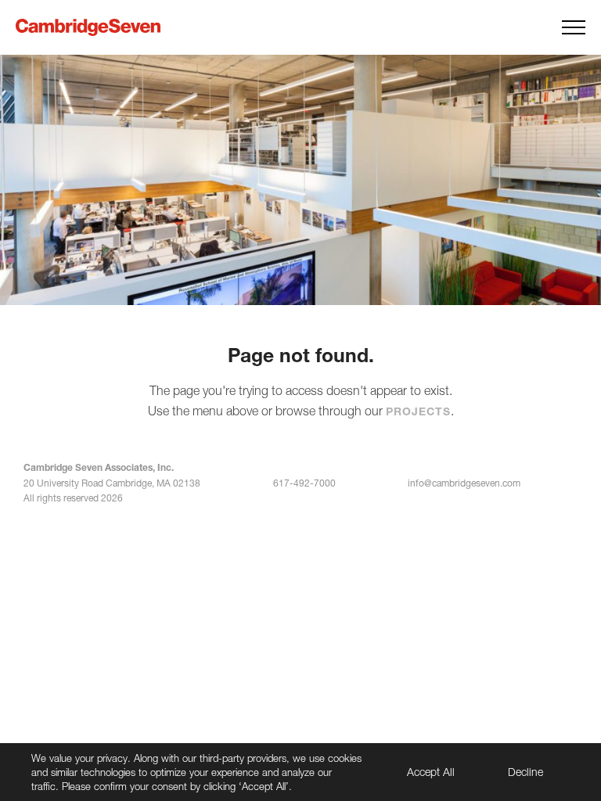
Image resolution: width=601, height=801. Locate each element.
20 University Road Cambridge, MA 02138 (111, 483)
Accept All (431, 771)
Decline (525, 771)
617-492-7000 (304, 483)
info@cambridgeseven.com (464, 483)
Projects (418, 411)
